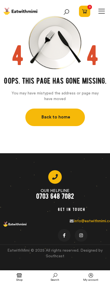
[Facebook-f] (64, 235)
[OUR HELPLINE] (55, 177)
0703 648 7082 (55, 196)
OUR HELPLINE (55, 191)
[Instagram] (81, 235)
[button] (55, 117)
